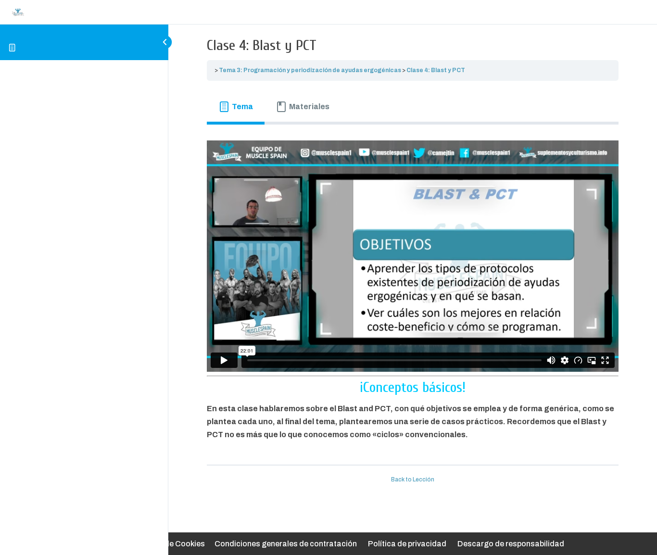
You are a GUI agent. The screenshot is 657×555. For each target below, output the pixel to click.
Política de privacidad (407, 544)
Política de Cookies (170, 544)
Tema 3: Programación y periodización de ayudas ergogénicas (310, 70)
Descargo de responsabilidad (510, 544)
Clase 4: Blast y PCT (435, 70)
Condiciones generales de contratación (286, 544)
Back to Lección (412, 479)
